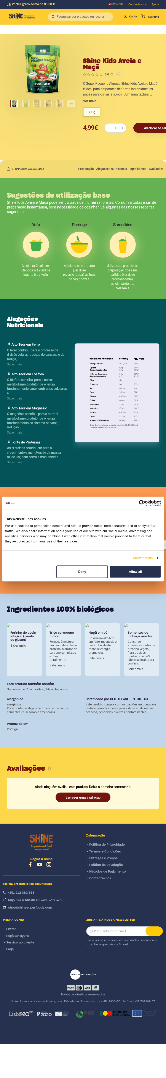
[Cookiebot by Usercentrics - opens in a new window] (142, 503)
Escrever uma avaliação (82, 797)
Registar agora (17, 935)
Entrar (11, 929)
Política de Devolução (106, 864)
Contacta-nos (137, 4)
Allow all (135, 571)
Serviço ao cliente (20, 942)
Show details (143, 558)
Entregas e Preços (103, 858)
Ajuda (155, 4)
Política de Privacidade (107, 844)
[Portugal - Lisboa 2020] (38, 1013)
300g (91, 112)
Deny (82, 571)
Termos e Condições (105, 851)
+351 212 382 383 (21, 892)
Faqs (10, 949)
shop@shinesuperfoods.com (30, 907)
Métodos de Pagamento (107, 871)
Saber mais (18, 645)
